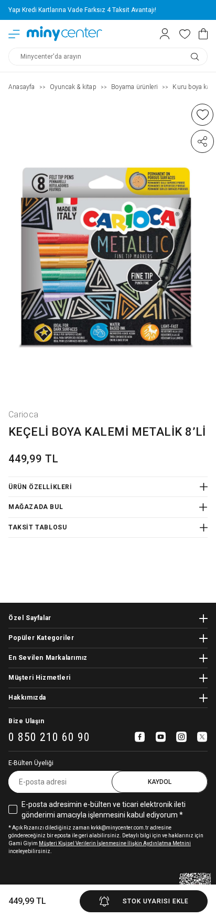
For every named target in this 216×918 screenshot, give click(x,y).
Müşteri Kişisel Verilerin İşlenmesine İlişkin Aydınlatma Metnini (115, 843)
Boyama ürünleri (134, 87)
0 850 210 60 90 (49, 738)
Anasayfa (21, 87)
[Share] (202, 141)
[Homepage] (64, 33)
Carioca (23, 414)
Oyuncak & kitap (73, 87)
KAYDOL (159, 782)
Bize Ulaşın (26, 721)
